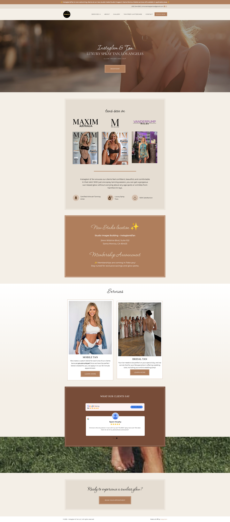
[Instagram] (166, 6)
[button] (113, 438)
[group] (115, 425)
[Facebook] (164, 6)
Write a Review (136, 407)
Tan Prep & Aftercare (133, 14)
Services (95, 14)
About (107, 14)
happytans (164, 519)
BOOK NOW (160, 14)
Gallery (116, 14)
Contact (149, 14)
